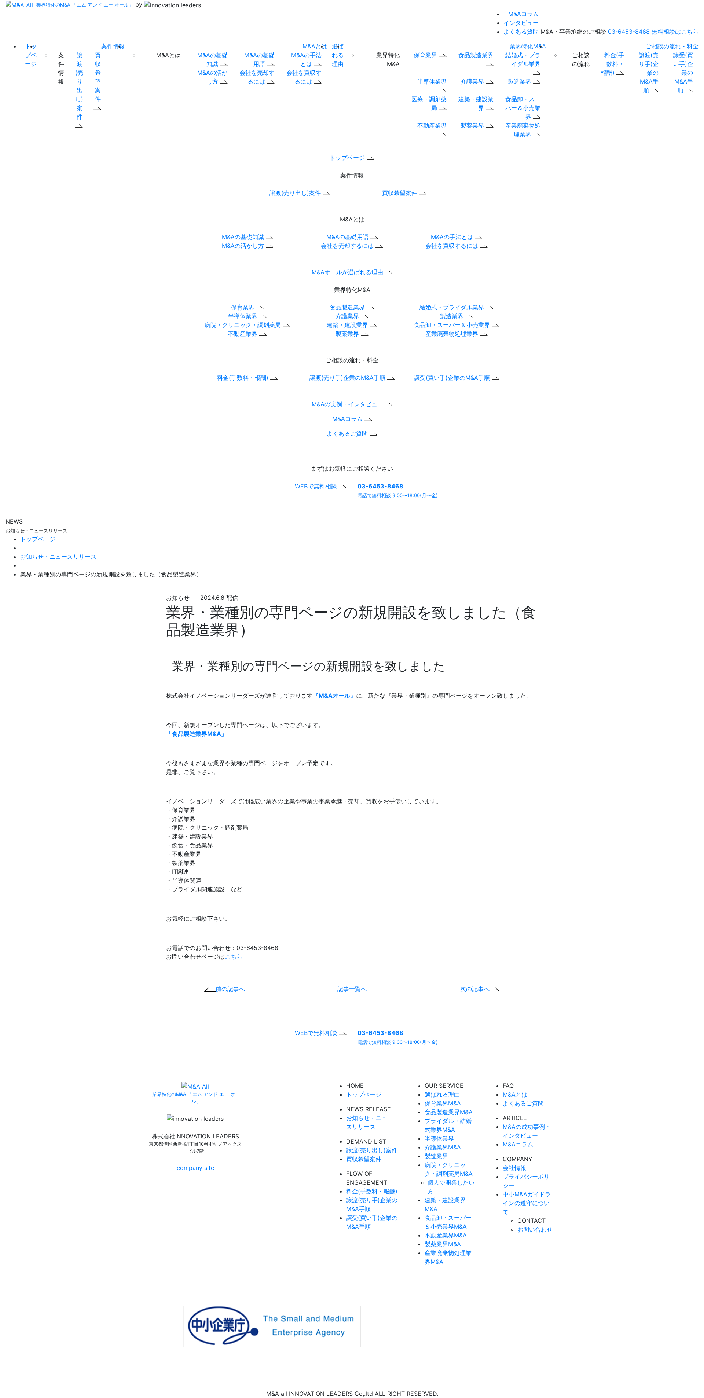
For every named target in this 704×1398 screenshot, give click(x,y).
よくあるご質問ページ (319, 1068)
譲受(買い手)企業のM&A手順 (683, 72)
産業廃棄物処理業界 (452, 333)
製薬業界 (473, 125)
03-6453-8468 (629, 31)
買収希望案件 (98, 77)
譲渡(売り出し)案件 (79, 85)
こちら (233, 956)
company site (195, 1167)
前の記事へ (230, 988)
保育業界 (426, 55)
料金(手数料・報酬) (612, 63)
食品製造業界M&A (449, 1112)
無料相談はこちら (675, 31)
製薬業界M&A (443, 1244)
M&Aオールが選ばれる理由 (348, 272)
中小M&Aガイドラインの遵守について (527, 1202)
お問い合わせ (535, 1229)
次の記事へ (474, 988)
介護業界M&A (443, 1147)
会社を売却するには (348, 245)
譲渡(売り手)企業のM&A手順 (649, 72)
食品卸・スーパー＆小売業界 (522, 107)
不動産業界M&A (446, 1235)
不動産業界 (243, 333)
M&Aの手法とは (453, 237)
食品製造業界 (348, 307)
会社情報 (514, 1167)
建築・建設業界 (348, 325)
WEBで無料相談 (317, 486)
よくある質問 (521, 31)
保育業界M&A (443, 1103)
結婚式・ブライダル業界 (522, 59)
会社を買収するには (452, 245)
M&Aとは (314, 46)
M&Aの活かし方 (244, 245)
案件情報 (113, 46)
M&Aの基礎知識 (244, 237)
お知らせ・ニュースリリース (58, 556)
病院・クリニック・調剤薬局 (244, 325)
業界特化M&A (528, 46)
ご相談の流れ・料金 (672, 46)
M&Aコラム (523, 14)
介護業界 (473, 81)
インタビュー (521, 22)
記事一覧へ (352, 988)
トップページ (31, 55)
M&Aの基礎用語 (348, 237)
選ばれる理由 (338, 55)
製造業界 (520, 81)
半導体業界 (243, 316)
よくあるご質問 (348, 433)
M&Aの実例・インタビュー (348, 404)
